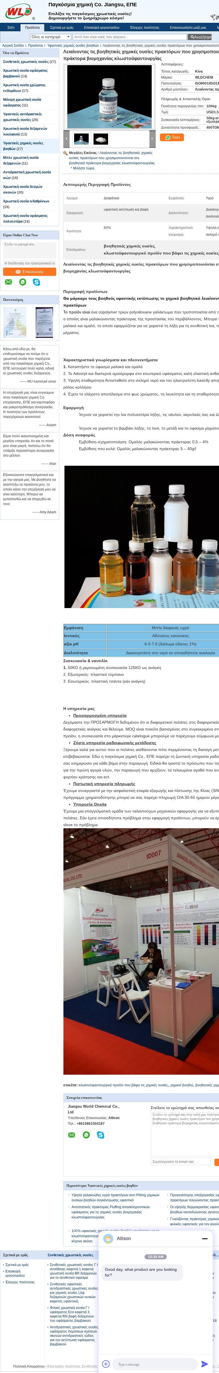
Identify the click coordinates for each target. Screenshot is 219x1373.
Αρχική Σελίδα (13, 46)
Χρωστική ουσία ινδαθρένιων (26, 201)
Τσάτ (175, 137)
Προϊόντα (32, 28)
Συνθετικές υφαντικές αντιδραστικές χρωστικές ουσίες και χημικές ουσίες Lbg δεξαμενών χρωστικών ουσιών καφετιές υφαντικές (74, 1292)
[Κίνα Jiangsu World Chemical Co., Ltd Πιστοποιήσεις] (15, 337)
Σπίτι (11, 28)
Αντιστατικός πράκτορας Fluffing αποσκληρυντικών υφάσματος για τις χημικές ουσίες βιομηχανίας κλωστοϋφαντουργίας (111, 1212)
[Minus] (204, 1238)
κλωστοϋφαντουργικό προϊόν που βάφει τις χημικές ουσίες (123, 1085)
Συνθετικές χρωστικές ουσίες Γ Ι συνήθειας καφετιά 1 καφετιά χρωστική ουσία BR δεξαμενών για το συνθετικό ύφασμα (74, 1271)
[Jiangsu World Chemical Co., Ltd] (24, 11)
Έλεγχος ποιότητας (144, 28)
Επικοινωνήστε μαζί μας (188, 28)
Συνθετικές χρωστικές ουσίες (26, 62)
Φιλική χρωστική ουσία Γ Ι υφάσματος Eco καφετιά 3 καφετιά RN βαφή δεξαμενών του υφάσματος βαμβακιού (72, 1314)
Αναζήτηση (203, 37)
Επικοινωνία (33, 272)
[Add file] (106, 1364)
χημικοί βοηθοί (181, 1085)
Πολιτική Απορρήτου (29, 1366)
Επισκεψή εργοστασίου (101, 28)
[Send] (204, 1364)
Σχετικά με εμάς (62, 28)
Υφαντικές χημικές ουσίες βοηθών (73, 46)
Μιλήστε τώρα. (84, 168)
